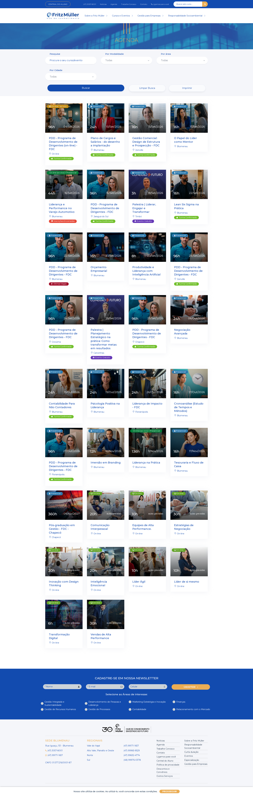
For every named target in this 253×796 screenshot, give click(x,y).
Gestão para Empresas (149, 15)
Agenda (114, 4)
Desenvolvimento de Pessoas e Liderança (104, 703)
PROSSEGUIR (169, 791)
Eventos (188, 756)
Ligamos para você (160, 4)
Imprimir (187, 88)
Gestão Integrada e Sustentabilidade (54, 703)
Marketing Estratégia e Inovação (149, 702)
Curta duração (191, 752)
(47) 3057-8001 (89, 4)
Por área (166, 54)
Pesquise (55, 54)
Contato (143, 4)
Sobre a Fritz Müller (95, 15)
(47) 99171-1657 (55, 755)
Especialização (191, 760)
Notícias (103, 4)
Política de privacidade (168, 764)
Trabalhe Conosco (128, 4)
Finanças (180, 702)
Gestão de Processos (99, 709)
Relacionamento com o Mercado (193, 709)
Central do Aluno (57, 4)
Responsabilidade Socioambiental (185, 15)
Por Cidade (56, 70)
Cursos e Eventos (121, 15)
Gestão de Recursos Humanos (60, 709)
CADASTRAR (190, 687)
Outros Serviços (165, 776)
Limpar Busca (147, 88)
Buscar (86, 88)
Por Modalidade (114, 54)
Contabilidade (139, 709)
